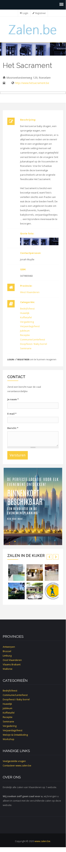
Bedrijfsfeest (27, 308)
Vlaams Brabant (11, 664)
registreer (23, 359)
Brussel (7, 651)
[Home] (33, 29)
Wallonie (7, 668)
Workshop (8, 739)
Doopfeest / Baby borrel (33, 344)
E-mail (11, 413)
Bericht (12, 428)
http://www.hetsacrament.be (32, 83)
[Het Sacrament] (39, 241)
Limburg (7, 655)
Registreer (40, 13)
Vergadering (27, 321)
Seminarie (25, 348)
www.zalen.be (23, 765)
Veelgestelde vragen (14, 761)
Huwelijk (24, 313)
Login (25, 13)
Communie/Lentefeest (32, 339)
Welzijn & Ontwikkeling (15, 734)
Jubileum (25, 330)
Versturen (17, 455)
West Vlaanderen (29, 292)
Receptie (25, 335)
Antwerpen (9, 646)
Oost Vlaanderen (12, 660)
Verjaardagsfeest (30, 326)
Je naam (13, 399)
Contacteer (9, 765)
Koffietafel (26, 317)
